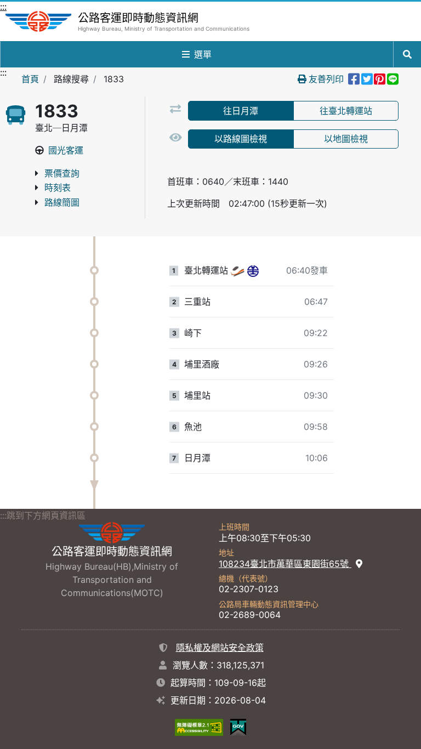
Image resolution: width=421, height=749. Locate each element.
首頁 (30, 78)
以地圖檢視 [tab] (346, 138)
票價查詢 (61, 173)
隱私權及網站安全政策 (220, 647)
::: (3, 6)
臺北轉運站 (206, 270)
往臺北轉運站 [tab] (346, 110)
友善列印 (326, 78)
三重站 (197, 301)
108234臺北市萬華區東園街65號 (285, 563)
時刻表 (57, 187)
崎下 (193, 332)
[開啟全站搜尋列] (407, 54)
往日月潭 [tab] (240, 110)
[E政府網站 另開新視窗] (238, 727)
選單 (203, 54)
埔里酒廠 (201, 364)
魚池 (193, 426)
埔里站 (197, 395)
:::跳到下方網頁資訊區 (43, 515)
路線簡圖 (61, 202)
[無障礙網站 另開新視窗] (199, 727)
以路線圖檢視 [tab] (240, 138)
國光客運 (65, 150)
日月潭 (197, 457)
